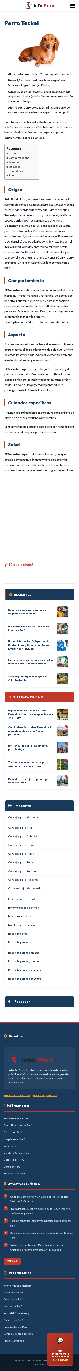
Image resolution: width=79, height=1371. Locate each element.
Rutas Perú (10, 1146)
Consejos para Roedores (23, 879)
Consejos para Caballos (22, 836)
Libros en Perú (12, 1166)
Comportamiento (19, 157)
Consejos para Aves (20, 827)
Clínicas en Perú (13, 1132)
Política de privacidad (45, 1095)
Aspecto (13, 162)
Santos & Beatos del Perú (18, 1333)
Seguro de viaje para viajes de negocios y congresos (27, 611)
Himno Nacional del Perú (18, 1285)
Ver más (12, 1261)
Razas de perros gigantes (24, 952)
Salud (11, 175)
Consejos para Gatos (21, 845)
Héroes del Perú (13, 1306)
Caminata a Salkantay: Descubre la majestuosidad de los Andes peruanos (30, 731)
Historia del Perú (13, 1292)
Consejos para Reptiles (22, 871)
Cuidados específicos (15, 169)
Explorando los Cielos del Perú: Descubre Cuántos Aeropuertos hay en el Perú (30, 714)
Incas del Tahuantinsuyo (17, 1313)
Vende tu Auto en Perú (16, 1153)
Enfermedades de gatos (23, 899)
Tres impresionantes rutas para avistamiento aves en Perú (28, 764)
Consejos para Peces (21, 853)
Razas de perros (18, 942)
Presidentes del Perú (16, 1327)
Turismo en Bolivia (14, 1173)
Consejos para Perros (21, 862)
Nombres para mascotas (23, 925)
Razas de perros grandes (23, 961)
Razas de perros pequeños (24, 978)
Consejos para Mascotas (23, 817)
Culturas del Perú (13, 1320)
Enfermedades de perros (23, 907)
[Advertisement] (39, 516)
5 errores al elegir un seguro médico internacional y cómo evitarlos (31, 661)
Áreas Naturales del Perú (18, 1125)
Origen (12, 153)
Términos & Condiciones (17, 1095)
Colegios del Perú (14, 1159)
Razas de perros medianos (24, 970)
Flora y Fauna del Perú (16, 1118)
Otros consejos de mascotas (25, 888)
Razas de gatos (17, 933)
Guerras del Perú (13, 1299)
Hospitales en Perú (14, 1139)
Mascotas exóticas (19, 916)
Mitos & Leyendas (14, 1340)
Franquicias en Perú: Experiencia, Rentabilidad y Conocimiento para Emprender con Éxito (29, 645)
